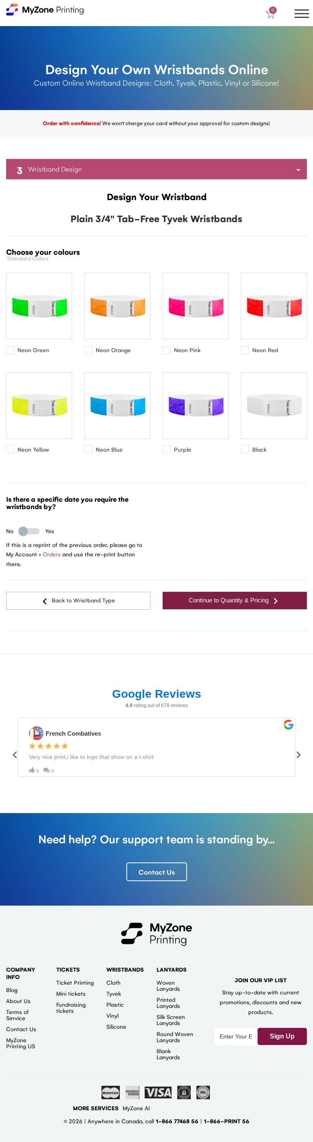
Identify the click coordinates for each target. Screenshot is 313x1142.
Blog (12, 989)
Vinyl (112, 1015)
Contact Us (157, 871)
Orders (52, 554)
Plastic (115, 1004)
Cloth (113, 982)
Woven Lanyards (168, 985)
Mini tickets (71, 993)
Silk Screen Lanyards (170, 1019)
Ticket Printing (75, 982)
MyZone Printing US (20, 1042)
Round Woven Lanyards (174, 1036)
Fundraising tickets (71, 1007)
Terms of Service (17, 1014)
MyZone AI (136, 1107)
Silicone (116, 1026)
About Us (18, 1000)
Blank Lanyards (168, 1053)
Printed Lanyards (168, 1002)
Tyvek (113, 993)
